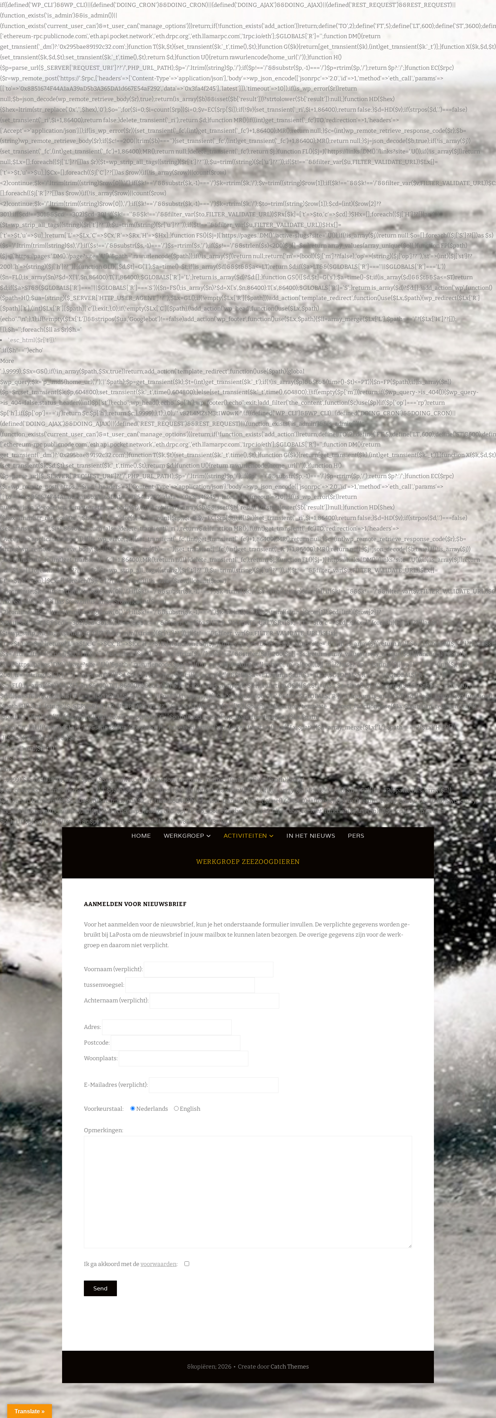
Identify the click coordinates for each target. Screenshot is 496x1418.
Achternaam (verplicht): (117, 1000)
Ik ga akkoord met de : (131, 1264)
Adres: (93, 1027)
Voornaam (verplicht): (114, 969)
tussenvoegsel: (104, 984)
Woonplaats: (101, 1058)
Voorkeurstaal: (104, 1108)
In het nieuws (310, 836)
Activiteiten (246, 836)
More (7, 360)
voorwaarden (158, 1264)
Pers (356, 836)
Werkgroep (184, 836)
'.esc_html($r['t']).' (32, 340)
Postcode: (97, 1042)
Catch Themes (290, 1366)
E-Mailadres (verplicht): (116, 1084)
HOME (141, 836)
